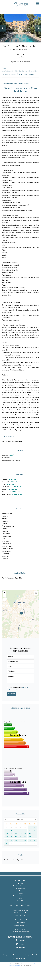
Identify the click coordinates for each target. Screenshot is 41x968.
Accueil (4, 68)
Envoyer (11, 694)
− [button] (4, 595)
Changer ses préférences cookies (13, 955)
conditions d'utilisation (14, 965)
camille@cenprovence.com (20, 931)
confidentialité (31, 963)
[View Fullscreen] (4, 599)
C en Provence (20, 923)
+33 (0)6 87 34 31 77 (20, 929)
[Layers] (36, 593)
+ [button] (4, 592)
